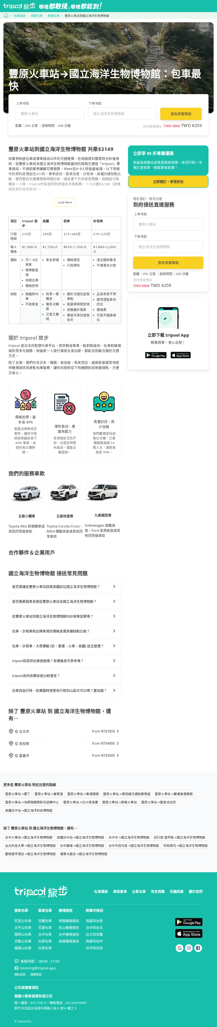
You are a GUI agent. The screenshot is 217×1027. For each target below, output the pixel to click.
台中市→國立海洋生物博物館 (129, 837)
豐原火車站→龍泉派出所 (158, 802)
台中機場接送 (69, 934)
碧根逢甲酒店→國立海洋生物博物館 (30, 854)
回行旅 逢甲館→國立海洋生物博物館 (179, 837)
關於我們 (196, 891)
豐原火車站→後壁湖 (49, 794)
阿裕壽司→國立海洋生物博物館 (185, 845)
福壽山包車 (22, 948)
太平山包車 (22, 927)
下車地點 (95, 103)
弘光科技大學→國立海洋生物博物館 (30, 845)
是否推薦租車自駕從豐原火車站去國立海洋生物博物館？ (54, 601)
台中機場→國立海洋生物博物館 (82, 845)
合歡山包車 (22, 941)
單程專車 (120, 891)
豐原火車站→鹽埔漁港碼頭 (174, 794)
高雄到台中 (94, 941)
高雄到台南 (94, 920)
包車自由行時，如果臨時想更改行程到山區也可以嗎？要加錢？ (59, 690)
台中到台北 (94, 927)
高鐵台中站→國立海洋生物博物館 (80, 837)
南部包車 (37, 16)
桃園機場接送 (69, 920)
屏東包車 (54, 16)
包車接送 (20, 16)
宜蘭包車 (45, 920)
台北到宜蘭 (94, 934)
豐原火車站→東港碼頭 (83, 794)
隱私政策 (19, 974)
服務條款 (36, 974)
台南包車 (45, 948)
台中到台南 (94, 948)
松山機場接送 (69, 927)
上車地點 (22, 103)
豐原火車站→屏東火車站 (119, 802)
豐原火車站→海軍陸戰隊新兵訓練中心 (32, 802)
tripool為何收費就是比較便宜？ (36, 675)
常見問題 (158, 891)
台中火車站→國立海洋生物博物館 (29, 837)
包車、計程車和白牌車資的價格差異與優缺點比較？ (51, 631)
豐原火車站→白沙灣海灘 (80, 802)
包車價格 (101, 891)
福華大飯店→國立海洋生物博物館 (83, 854)
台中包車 (45, 934)
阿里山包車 (22, 920)
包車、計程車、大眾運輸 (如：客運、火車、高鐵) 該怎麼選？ (58, 646)
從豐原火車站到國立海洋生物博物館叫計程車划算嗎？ (52, 616)
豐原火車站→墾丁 (17, 794)
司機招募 (177, 891)
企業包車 (139, 891)
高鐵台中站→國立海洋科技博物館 (29, 810)
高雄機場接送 (69, 941)
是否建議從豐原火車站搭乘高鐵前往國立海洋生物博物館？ (56, 586)
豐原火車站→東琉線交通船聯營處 (126, 794)
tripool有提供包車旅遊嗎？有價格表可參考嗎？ (48, 661)
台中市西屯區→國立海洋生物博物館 (133, 845)
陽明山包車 (22, 934)
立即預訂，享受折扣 (168, 181)
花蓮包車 (45, 927)
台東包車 (45, 941)
